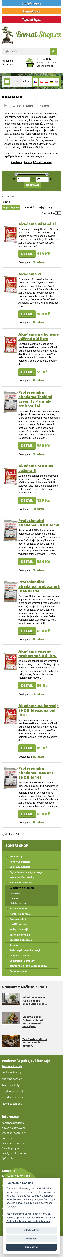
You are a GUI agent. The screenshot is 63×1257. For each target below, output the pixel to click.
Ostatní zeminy (43, 162)
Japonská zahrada (20, 955)
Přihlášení (7, 60)
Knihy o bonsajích (20, 929)
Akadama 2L (30, 273)
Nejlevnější (28, 207)
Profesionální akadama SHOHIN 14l (38, 523)
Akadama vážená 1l (37, 223)
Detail (27, 253)
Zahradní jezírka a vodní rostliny (28, 965)
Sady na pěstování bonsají (25, 950)
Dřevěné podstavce (21, 939)
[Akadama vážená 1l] (10, 242)
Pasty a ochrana (19, 908)
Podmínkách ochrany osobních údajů (28, 1221)
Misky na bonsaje (20, 934)
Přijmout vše (31, 1247)
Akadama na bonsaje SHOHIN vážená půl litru (38, 710)
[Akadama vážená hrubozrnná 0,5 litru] (10, 669)
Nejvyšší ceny (45, 207)
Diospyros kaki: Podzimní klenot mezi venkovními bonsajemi (33, 1021)
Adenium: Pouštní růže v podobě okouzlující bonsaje (34, 1000)
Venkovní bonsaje (20, 866)
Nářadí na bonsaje (20, 913)
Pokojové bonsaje (20, 861)
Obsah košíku (45, 65)
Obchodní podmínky (14, 1132)
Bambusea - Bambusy (22, 960)
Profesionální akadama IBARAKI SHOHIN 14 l (35, 773)
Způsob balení (10, 1158)
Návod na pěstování (13, 1127)
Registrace (7, 64)
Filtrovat (32, 185)
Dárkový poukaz (19, 971)
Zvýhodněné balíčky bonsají (26, 872)
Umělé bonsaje (18, 924)
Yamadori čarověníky (22, 877)
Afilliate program (11, 1148)
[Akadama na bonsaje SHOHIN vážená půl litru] (10, 724)
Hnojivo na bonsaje (21, 882)
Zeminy (28, 162)
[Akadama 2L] (10, 292)
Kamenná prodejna (13, 1122)
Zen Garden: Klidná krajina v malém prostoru (34, 1042)
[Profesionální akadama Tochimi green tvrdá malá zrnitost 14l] (10, 412)
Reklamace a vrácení (13, 1143)
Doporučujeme (11, 207)
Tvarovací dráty (19, 919)
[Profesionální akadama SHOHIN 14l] (10, 540)
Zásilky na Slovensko (14, 1153)
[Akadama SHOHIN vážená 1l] (10, 484)
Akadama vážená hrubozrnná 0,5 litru (37, 653)
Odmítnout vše (31, 1230)
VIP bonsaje (16, 856)
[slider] (16, 174)
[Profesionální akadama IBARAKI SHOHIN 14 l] (10, 788)
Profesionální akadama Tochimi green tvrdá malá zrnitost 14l (35, 399)
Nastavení (31, 1238)
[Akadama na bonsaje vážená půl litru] (10, 352)
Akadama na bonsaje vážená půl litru (38, 336)
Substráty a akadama (23, 105)
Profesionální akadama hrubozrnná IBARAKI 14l (39, 586)
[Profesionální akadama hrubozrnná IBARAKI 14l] (10, 602)
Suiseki (14, 945)
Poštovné (7, 1138)
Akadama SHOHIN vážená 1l (35, 468)
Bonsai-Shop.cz (6, 105)
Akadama (16, 162)
